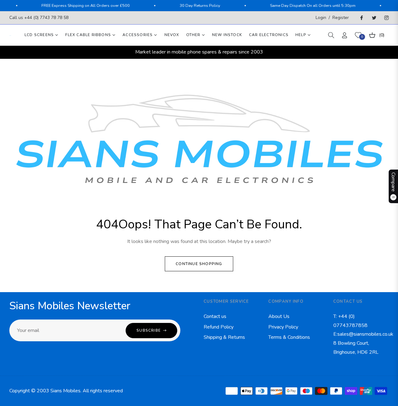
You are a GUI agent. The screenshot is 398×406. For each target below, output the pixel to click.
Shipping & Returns (224, 337)
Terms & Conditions (289, 337)
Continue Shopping (199, 263)
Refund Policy (219, 327)
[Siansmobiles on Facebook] (361, 18)
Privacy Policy (283, 327)
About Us (278, 316)
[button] (331, 35)
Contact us (215, 316)
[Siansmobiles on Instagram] (386, 18)
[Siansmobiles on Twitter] (373, 18)
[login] (344, 35)
